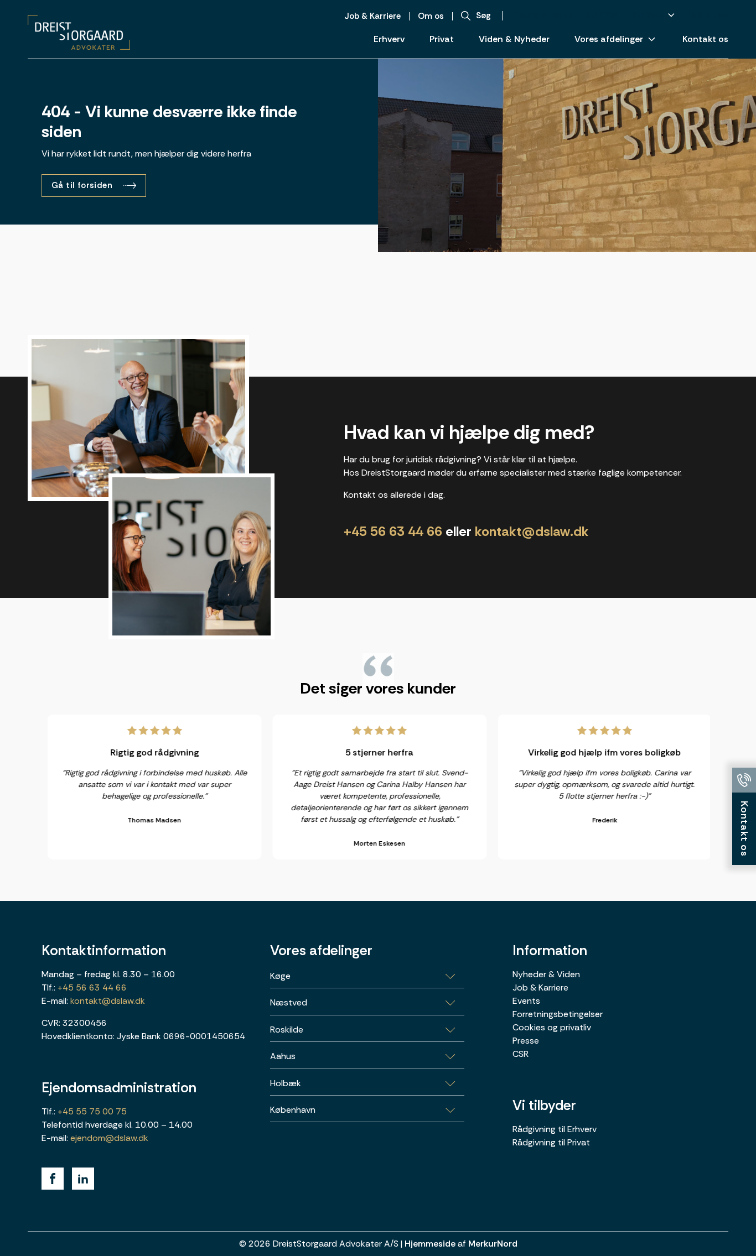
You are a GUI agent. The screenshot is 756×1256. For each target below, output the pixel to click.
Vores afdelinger (608, 39)
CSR (520, 1054)
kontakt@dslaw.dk (532, 531)
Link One (600, 14)
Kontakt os (705, 39)
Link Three (708, 14)
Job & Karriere (540, 987)
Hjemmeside (430, 1243)
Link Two (646, 14)
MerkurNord (492, 1243)
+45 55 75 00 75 (91, 1111)
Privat (441, 39)
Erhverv (389, 39)
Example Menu (543, 14)
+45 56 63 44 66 (393, 531)
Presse (525, 1040)
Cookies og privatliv (551, 1027)
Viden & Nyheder (514, 39)
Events (526, 1001)
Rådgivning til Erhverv (554, 1129)
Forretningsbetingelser (557, 1014)
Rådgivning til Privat (551, 1142)
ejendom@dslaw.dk (109, 1138)
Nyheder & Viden (546, 974)
